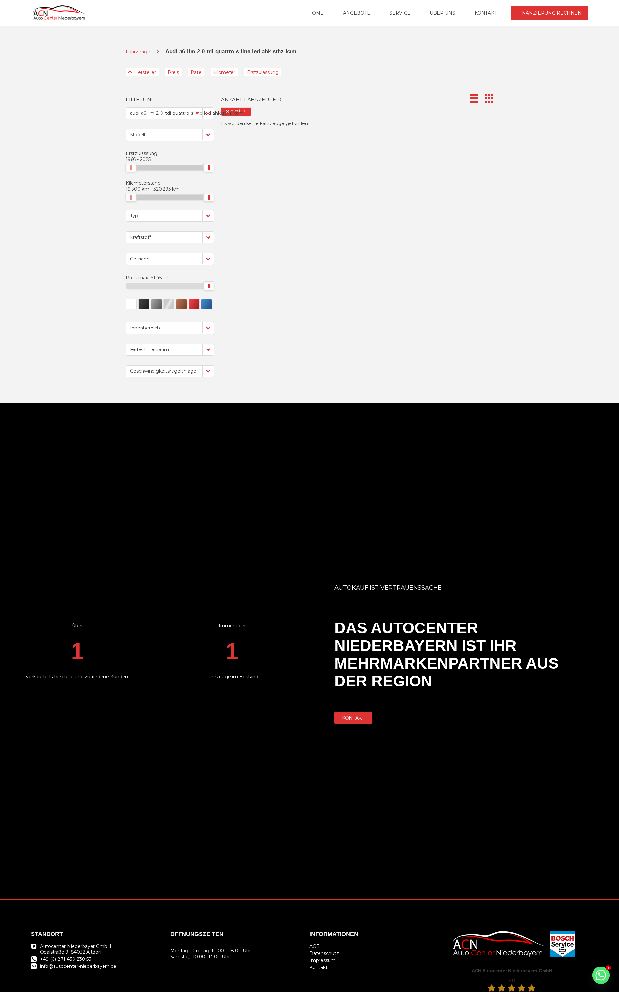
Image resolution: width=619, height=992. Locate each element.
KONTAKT (486, 13)
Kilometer (224, 72)
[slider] (130, 167)
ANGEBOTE (356, 13)
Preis (173, 72)
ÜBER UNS (442, 13)
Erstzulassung (263, 72)
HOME (316, 13)
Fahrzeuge (138, 51)
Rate (196, 72)
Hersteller (145, 72)
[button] (208, 113)
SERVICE (399, 13)
